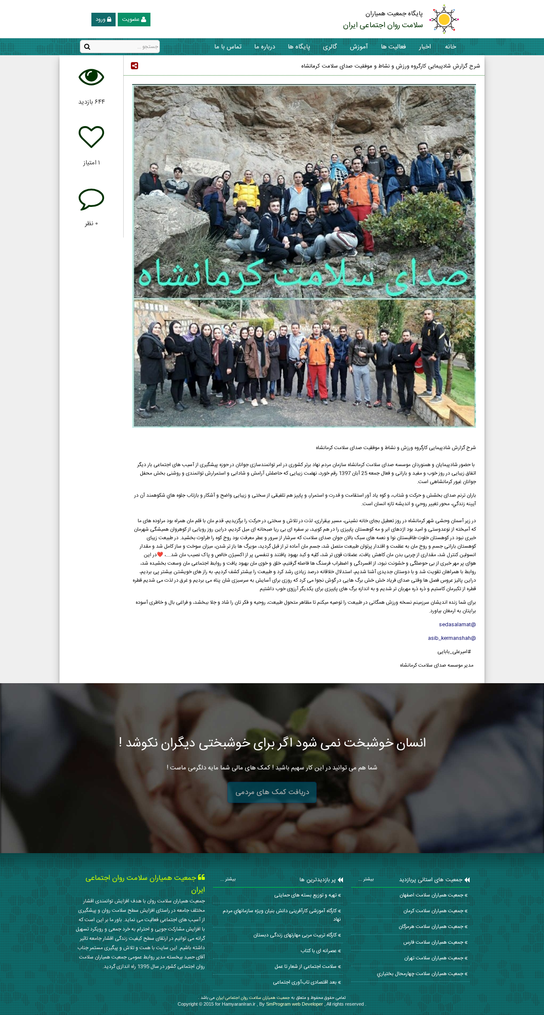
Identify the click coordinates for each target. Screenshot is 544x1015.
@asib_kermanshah (451, 638)
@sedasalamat (457, 624)
